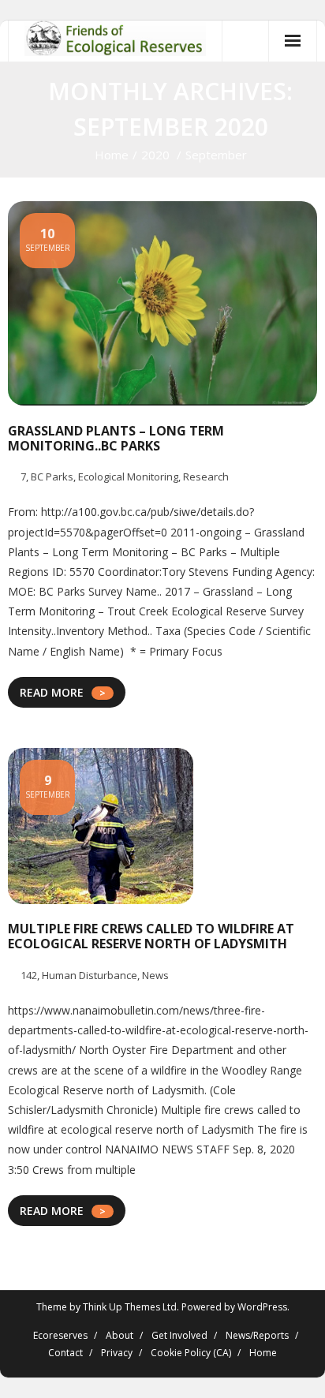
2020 (155, 155)
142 (29, 975)
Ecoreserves (60, 1335)
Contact (65, 1352)
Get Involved (179, 1335)
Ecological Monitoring (128, 476)
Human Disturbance (89, 975)
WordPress (262, 1307)
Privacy (117, 1352)
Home (112, 155)
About (119, 1335)
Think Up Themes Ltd (130, 1307)
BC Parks (52, 476)
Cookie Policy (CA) (191, 1352)
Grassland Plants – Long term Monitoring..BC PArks (116, 438)
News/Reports (257, 1335)
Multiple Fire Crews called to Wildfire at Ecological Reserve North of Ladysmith (151, 936)
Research (206, 476)
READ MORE (52, 692)
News (155, 975)
